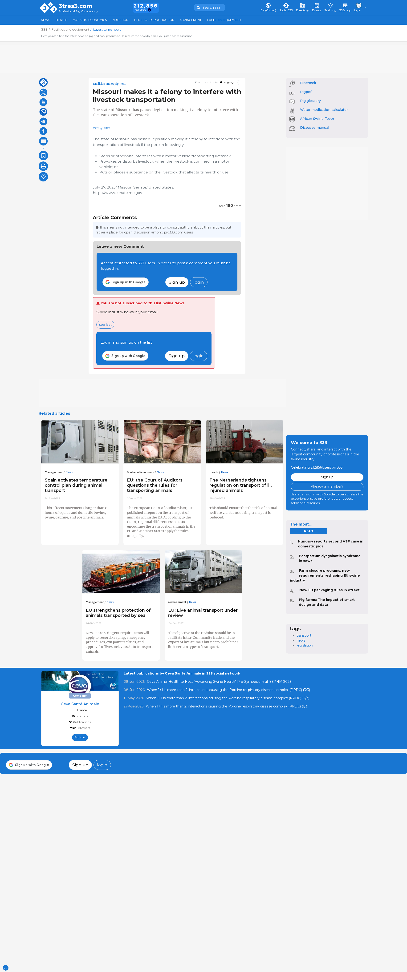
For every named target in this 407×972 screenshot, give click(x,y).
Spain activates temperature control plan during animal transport (76, 485)
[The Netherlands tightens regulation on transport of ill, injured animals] (245, 442)
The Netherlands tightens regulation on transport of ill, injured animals (240, 485)
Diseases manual (314, 127)
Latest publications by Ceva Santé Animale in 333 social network (182, 673)
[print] (43, 166)
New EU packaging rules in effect (329, 590)
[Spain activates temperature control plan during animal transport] (80, 442)
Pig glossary (310, 101)
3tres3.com (75, 6)
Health (61, 20)
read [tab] (308, 531)
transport (304, 635)
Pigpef (305, 92)
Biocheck (308, 83)
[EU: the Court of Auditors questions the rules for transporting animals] (162, 442)
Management (190, 20)
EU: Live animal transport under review (203, 612)
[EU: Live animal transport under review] (203, 572)
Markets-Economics (90, 20)
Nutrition (120, 20)
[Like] (43, 176)
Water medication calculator (324, 110)
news (301, 640)
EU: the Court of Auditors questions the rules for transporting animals (155, 485)
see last (105, 324)
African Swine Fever (317, 118)
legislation (305, 645)
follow (79, 737)
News (45, 20)
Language (229, 82)
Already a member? (327, 486)
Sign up (177, 282)
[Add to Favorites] (43, 155)
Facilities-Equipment (224, 20)
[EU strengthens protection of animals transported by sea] (121, 572)
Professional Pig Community (78, 11)
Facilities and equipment (109, 83)
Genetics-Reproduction (154, 20)
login (199, 282)
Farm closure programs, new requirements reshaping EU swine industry (325, 575)
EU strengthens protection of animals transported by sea (118, 612)
